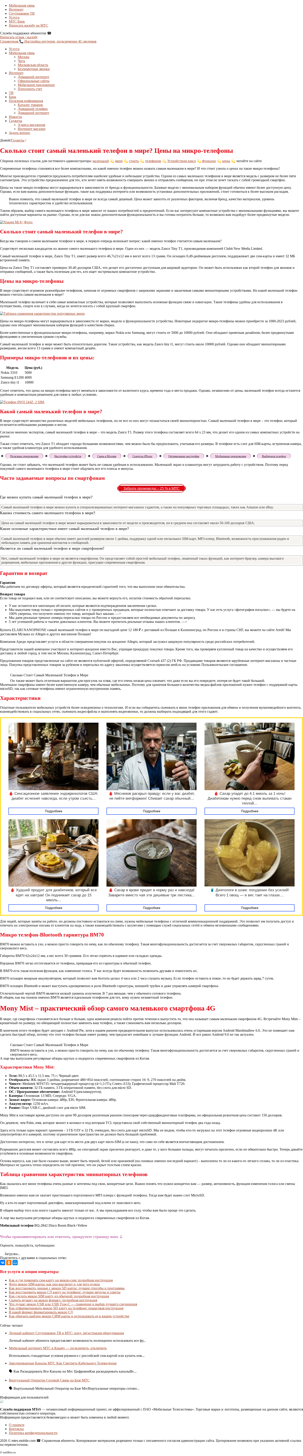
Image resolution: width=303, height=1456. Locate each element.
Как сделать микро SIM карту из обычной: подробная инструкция (59, 1296)
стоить (134, 161)
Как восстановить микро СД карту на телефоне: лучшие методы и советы (64, 1292)
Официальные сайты (33, 81)
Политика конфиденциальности (33, 1433)
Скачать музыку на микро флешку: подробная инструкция (53, 1300)
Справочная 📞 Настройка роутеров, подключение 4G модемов (48, 41)
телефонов (153, 161)
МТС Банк (17, 21)
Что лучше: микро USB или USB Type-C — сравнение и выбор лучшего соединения (73, 1304)
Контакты (16, 1429)
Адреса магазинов (31, 125)
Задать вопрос (19, 133)
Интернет (16, 9)
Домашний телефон (33, 109)
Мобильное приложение (36, 85)
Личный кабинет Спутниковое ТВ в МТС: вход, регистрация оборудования (66, 1333)
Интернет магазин (31, 129)
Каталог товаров (30, 105)
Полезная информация (26, 101)
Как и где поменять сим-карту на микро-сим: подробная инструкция (61, 1280)
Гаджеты (15, 121)
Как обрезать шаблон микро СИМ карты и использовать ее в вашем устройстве (69, 1316)
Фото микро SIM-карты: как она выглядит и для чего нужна (54, 1284)
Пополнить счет (30, 89)
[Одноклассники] (9, 1262)
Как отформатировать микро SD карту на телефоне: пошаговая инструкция (66, 1308)
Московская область (33, 65)
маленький (100, 161)
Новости (15, 117)
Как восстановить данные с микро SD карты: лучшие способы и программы (67, 1288)
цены (226, 161)
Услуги (14, 17)
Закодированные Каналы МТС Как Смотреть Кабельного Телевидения (62, 1363)
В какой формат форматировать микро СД (41, 1312)
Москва (23, 57)
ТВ (11, 93)
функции (209, 161)
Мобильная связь (22, 5)
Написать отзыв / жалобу (19, 37)
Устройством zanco (181, 161)
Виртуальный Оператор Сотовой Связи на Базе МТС (49, 1380)
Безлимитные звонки (34, 69)
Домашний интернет (33, 77)
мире (119, 161)
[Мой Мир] (15, 1262)
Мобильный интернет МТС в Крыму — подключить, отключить (58, 1348)
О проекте (16, 1425)
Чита (21, 61)
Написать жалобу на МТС (28, 25)
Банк (12, 97)
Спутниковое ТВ (22, 13)
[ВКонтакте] (2, 1262)
